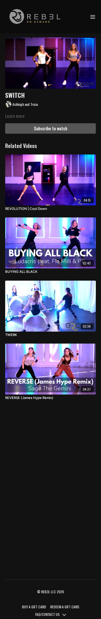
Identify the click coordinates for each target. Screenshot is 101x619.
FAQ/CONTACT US (47, 614)
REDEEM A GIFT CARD (64, 606)
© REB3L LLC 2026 (50, 592)
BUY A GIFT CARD (34, 606)
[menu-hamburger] (93, 16)
